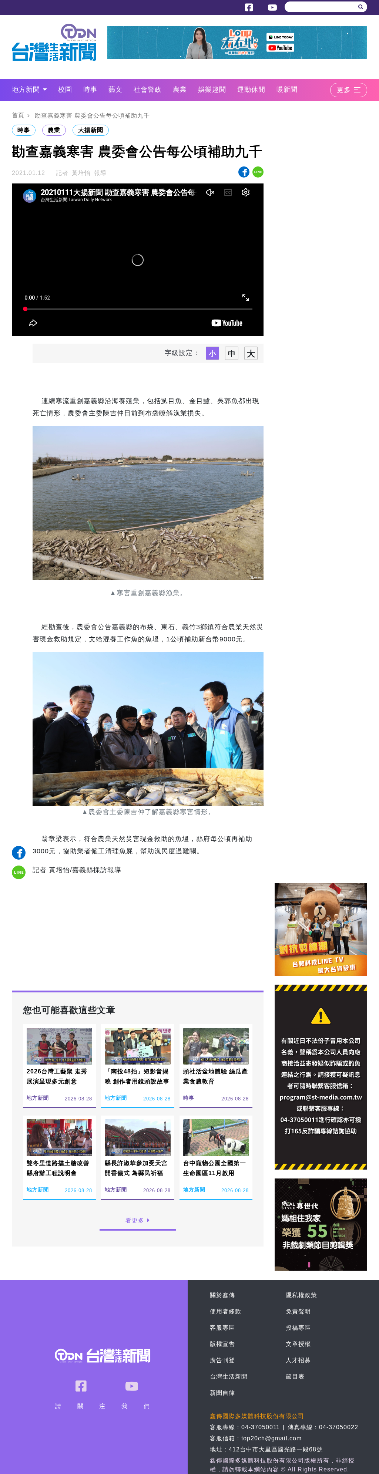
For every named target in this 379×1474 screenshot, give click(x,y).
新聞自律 (222, 1393)
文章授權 (298, 1344)
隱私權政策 (301, 1295)
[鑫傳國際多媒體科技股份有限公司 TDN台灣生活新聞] (59, 42)
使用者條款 (225, 1311)
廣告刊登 (222, 1360)
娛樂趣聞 (212, 89)
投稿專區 (298, 1328)
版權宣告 (222, 1344)
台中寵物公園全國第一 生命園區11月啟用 (214, 1168)
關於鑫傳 (222, 1295)
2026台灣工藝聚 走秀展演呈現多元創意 (57, 1076)
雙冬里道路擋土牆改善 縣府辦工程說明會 (58, 1168)
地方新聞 (26, 89)
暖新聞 (287, 89)
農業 (180, 89)
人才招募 (298, 1360)
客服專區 (222, 1328)
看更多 (134, 1220)
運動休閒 (251, 89)
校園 (65, 89)
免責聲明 (298, 1311)
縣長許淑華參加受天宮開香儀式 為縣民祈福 (136, 1168)
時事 (90, 89)
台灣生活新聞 (229, 1376)
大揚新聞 (90, 130)
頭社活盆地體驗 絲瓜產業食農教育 (215, 1076)
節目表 (295, 1376)
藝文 (115, 89)
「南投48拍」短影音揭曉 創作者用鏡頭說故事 (137, 1076)
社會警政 (148, 89)
